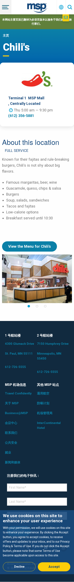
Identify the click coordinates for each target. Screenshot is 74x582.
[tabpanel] (37, 278)
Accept (54, 567)
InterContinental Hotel (49, 425)
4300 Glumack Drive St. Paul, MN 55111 (19, 348)
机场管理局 (44, 413)
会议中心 (11, 423)
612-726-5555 (15, 367)
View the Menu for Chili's (29, 246)
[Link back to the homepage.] (37, 8)
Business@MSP (16, 413)
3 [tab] (45, 306)
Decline (19, 566)
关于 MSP (12, 403)
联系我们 (11, 433)
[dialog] (37, 542)
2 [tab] (37, 306)
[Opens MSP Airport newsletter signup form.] (65, 17)
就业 (8, 452)
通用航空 (43, 393)
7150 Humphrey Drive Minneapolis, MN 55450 (53, 351)
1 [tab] (29, 306)
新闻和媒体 (12, 462)
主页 (6, 35)
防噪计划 (43, 403)
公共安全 (11, 443)
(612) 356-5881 (21, 115)
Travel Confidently (18, 393)
